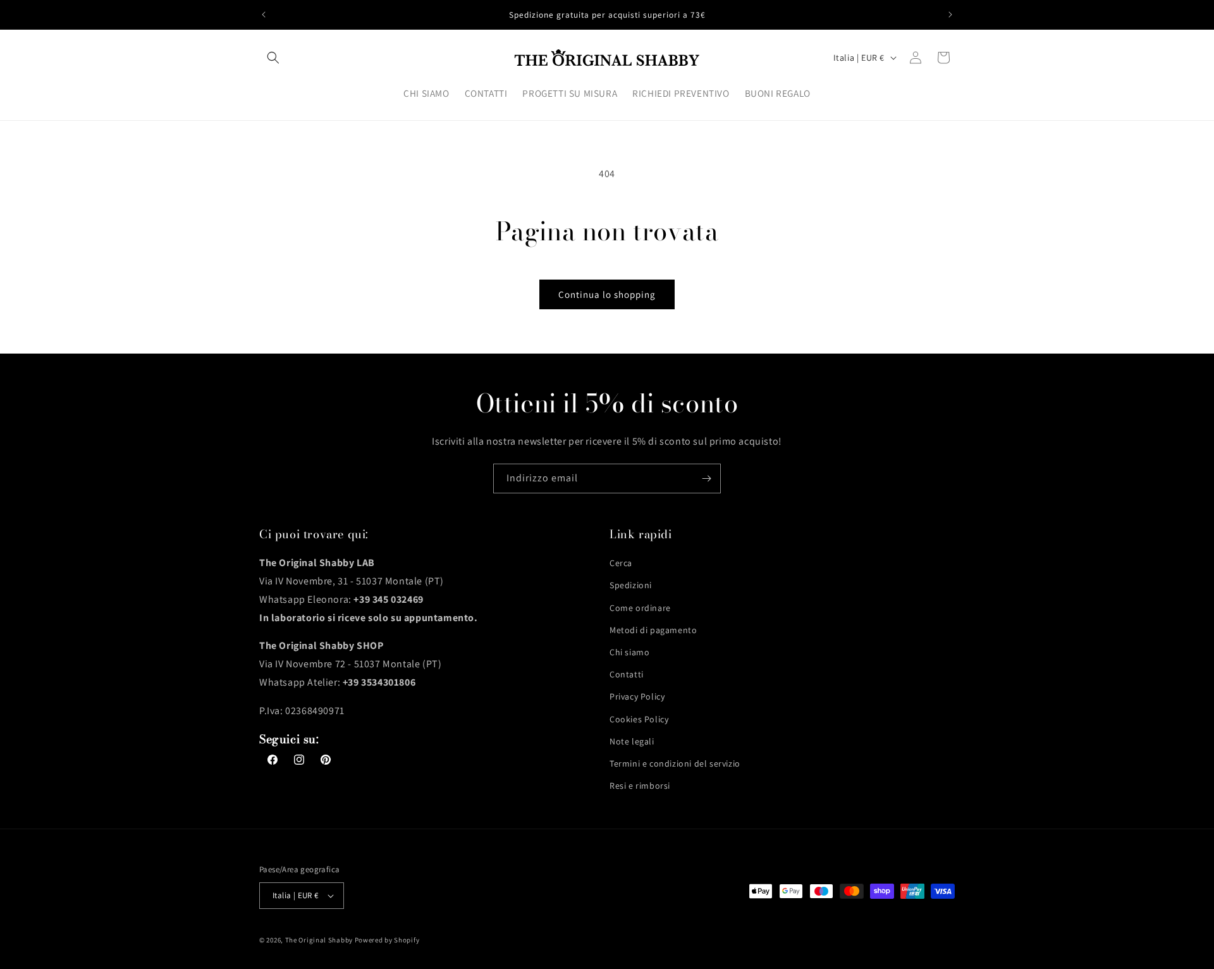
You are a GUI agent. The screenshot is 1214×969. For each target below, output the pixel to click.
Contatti (627, 674)
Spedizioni (631, 585)
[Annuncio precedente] (264, 15)
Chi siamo (629, 652)
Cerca (621, 563)
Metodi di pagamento (653, 630)
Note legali (632, 741)
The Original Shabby (319, 939)
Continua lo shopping (607, 294)
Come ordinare (640, 608)
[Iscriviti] (706, 478)
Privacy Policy (637, 696)
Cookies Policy (639, 719)
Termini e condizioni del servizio (675, 763)
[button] (273, 57)
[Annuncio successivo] (950, 15)
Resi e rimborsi (640, 785)
